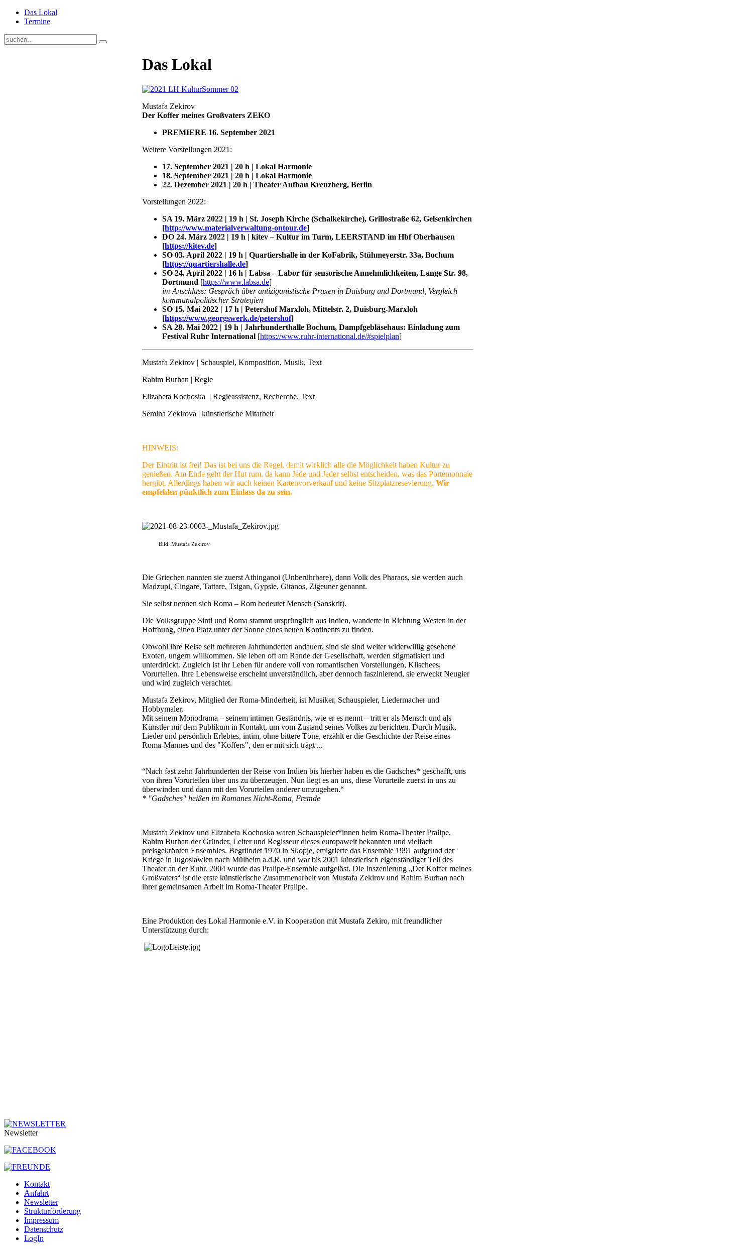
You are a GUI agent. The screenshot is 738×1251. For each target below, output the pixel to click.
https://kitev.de (189, 246)
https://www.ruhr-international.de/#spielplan (329, 336)
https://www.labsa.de (236, 282)
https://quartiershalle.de (205, 264)
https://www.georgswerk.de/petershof (228, 318)
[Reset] (103, 41)
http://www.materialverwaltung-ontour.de (236, 227)
